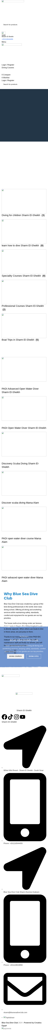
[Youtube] (22, 717)
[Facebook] (4, 717)
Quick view (10, 573)
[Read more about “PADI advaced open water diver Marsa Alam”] (4, 573)
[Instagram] (16, 717)
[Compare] (16, 573)
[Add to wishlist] (22, 573)
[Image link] (11, 683)
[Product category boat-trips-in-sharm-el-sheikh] (24, 266)
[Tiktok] (10, 717)
